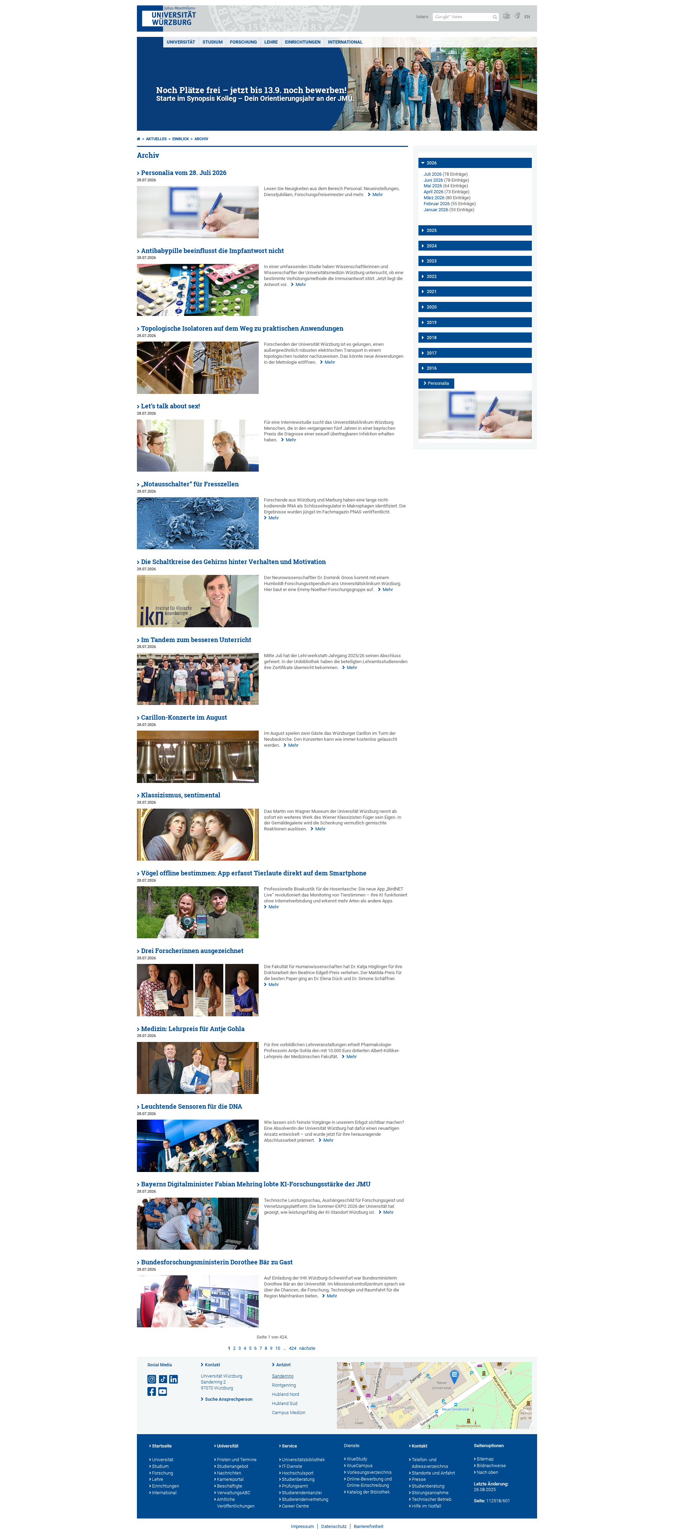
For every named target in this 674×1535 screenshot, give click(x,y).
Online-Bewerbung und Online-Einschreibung (369, 1482)
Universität (181, 42)
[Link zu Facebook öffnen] (152, 1392)
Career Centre (295, 1506)
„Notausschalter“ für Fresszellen (190, 484)
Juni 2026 (433, 180)
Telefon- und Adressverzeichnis (430, 1463)
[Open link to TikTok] (163, 1379)
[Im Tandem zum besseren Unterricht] (198, 703)
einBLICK (180, 139)
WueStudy (357, 1459)
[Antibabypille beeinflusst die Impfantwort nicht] (198, 314)
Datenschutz (333, 1526)
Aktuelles (156, 139)
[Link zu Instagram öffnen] (152, 1379)
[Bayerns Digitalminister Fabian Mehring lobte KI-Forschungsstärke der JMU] (198, 1248)
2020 (432, 307)
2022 (432, 276)
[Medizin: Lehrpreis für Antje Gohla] (198, 1092)
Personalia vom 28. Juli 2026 (183, 173)
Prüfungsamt (295, 1486)
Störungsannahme (430, 1492)
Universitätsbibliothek (303, 1459)
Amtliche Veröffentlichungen (236, 1503)
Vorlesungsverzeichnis (369, 1472)
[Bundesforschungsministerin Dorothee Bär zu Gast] (198, 1325)
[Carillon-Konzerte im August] (198, 781)
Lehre (271, 42)
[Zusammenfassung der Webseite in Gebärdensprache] (517, 16)
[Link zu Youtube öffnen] (163, 1392)
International (345, 42)
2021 (432, 291)
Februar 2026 (437, 203)
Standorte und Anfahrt (433, 1473)
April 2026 (433, 191)
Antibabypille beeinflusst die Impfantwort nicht (212, 251)
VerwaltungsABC (233, 1492)
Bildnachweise (491, 1465)
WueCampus (360, 1465)
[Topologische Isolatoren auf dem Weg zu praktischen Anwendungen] (198, 392)
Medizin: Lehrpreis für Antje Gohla (193, 1029)
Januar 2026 (436, 209)
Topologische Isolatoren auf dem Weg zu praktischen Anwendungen (242, 328)
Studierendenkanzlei (302, 1492)
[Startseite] (138, 139)
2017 (432, 353)
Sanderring (282, 1376)
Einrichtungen (303, 42)
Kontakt (212, 1364)
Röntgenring (284, 1385)
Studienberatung (298, 1479)
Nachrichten (229, 1473)
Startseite (162, 1446)
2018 (432, 337)
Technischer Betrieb (431, 1499)
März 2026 (434, 197)
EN (527, 16)
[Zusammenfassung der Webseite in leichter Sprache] (506, 16)
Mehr (377, 194)
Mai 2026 (433, 185)
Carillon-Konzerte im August (184, 717)
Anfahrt (283, 1364)
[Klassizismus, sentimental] (198, 859)
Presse (419, 1479)
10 (277, 1348)
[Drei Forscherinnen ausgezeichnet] (198, 1014)
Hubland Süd (284, 1403)
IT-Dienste (292, 1466)
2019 (432, 322)
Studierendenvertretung (305, 1499)
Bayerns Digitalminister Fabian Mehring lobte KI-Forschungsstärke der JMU (256, 1184)
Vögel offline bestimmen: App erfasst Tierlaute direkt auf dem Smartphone (253, 873)
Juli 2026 (433, 174)
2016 (432, 368)
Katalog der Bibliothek (368, 1492)
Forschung (243, 42)
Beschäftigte (229, 1486)
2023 (432, 261)
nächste (307, 1348)
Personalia (438, 383)
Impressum (302, 1526)
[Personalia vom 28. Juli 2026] (198, 236)
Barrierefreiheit (368, 1526)
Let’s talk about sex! (170, 406)
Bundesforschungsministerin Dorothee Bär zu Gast (217, 1262)
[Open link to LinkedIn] (174, 1379)
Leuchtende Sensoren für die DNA (191, 1106)
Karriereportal (230, 1479)
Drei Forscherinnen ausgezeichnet (192, 951)
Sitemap (485, 1459)
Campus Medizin (288, 1412)
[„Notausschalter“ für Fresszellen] (198, 547)
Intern (422, 16)
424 (292, 1348)
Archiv (201, 139)
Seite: (479, 1500)
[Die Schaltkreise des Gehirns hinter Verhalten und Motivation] (198, 625)
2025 (432, 230)
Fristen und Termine (237, 1459)
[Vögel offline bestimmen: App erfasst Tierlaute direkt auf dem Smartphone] (198, 936)
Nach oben (487, 1472)
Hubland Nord (285, 1394)
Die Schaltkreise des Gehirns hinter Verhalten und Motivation (233, 562)
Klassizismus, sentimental (180, 795)
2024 (432, 246)
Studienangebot (232, 1466)
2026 (432, 163)
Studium (213, 42)
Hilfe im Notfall (426, 1506)
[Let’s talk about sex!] (198, 470)
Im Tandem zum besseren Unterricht (196, 640)
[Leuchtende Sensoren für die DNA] (198, 1170)
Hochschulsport (297, 1473)
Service (289, 1446)
